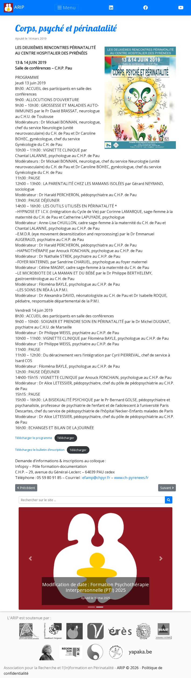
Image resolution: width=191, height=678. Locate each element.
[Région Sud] (71, 651)
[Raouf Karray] (47, 651)
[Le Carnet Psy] (143, 630)
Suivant (166, 488)
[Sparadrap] (116, 651)
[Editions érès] (120, 630)
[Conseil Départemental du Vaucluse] (95, 630)
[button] (30, 558)
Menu (69, 7)
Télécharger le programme (33, 438)
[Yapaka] (140, 651)
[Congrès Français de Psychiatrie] (74, 630)
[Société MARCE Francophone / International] (95, 651)
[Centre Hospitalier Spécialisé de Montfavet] (52, 630)
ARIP (18, 7)
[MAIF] (163, 630)
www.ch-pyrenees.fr (131, 477)
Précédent (27, 488)
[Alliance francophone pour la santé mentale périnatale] (29, 630)
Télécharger (65, 438)
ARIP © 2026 (128, 667)
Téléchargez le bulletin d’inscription (40, 450)
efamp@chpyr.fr (96, 477)
